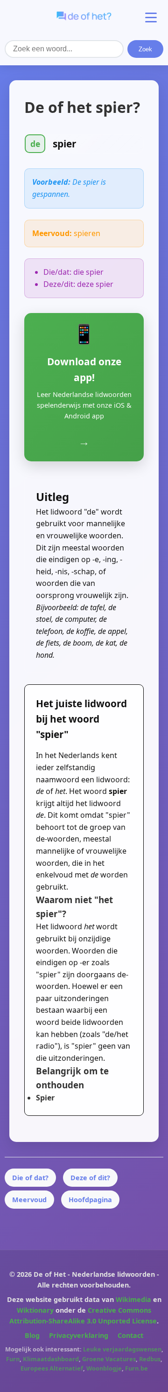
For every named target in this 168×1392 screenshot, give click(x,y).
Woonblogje (104, 1368)
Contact (130, 1335)
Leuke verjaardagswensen (122, 1349)
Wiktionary (35, 1310)
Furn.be (136, 1368)
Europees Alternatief (52, 1368)
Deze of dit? (90, 1177)
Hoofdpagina (90, 1199)
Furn (13, 1359)
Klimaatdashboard (51, 1359)
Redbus (150, 1359)
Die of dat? (30, 1177)
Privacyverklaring (78, 1335)
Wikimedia (133, 1299)
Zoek (145, 49)
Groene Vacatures (109, 1359)
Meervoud (29, 1199)
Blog (32, 1335)
